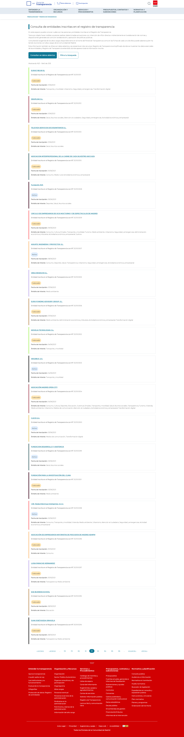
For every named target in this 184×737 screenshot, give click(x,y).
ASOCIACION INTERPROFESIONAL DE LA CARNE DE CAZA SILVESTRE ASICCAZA (63, 156)
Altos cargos (59, 689)
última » (144, 651)
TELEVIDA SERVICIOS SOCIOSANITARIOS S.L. (48, 128)
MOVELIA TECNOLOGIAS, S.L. (42, 330)
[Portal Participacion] (82, 3)
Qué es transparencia (36, 674)
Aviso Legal (61, 726)
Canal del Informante (88, 684)
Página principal (32, 16)
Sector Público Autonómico (65, 677)
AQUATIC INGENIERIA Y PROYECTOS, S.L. (47, 244)
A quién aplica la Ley (36, 677)
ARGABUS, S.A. (37, 359)
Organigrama (59, 686)
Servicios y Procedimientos (85, 11)
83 (98, 651)
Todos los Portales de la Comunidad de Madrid (92, 730)
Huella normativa (138, 684)
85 (112, 651)
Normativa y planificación (140, 11)
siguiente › (132, 651)
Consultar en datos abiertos (42, 55)
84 (105, 651)
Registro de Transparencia (48, 16)
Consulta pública (138, 674)
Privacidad (73, 726)
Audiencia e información (141, 677)
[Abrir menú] (149, 4)
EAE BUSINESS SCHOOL (40, 592)
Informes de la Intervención (116, 715)
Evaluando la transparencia (39, 686)
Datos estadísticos (113, 702)
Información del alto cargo (64, 712)
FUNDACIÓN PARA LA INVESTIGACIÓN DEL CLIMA (51, 475)
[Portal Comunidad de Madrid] (155, 3)
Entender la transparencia (35, 11)
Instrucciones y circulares (141, 696)
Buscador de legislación (141, 687)
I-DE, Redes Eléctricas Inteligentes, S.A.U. (47, 504)
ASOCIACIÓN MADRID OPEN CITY (44, 387)
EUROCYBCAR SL (38, 70)
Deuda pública (111, 705)
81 (86, 651)
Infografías (32, 689)
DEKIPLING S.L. (37, 99)
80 (79, 651)
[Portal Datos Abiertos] (64, 3)
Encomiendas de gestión (115, 709)
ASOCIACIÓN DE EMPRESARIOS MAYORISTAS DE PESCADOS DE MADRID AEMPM (63, 535)
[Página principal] (39, 3)
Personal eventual (61, 693)
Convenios (110, 693)
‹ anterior (52, 651)
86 (119, 651)
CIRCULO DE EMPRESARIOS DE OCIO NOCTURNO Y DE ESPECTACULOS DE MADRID (64, 213)
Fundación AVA (37, 185)
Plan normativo (138, 699)
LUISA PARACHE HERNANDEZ (43, 563)
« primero (40, 651)
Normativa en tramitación (142, 680)
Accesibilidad (114, 726)
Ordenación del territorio (141, 706)
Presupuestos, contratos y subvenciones (116, 11)
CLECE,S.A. (35, 418)
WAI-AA (125, 726)
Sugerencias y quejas (87, 726)
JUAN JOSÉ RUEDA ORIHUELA (43, 620)
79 (72, 651)
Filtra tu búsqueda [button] (68, 55)
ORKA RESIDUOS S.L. (39, 273)
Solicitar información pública (91, 697)
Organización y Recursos (60, 11)
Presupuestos (111, 676)
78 (65, 651)
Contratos (110, 690)
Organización (59, 674)
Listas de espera (86, 681)
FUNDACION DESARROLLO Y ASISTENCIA (47, 447)
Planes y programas (139, 702)
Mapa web (102, 726)
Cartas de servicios (87, 693)
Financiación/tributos (114, 712)
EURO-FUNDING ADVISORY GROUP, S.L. (46, 301)
